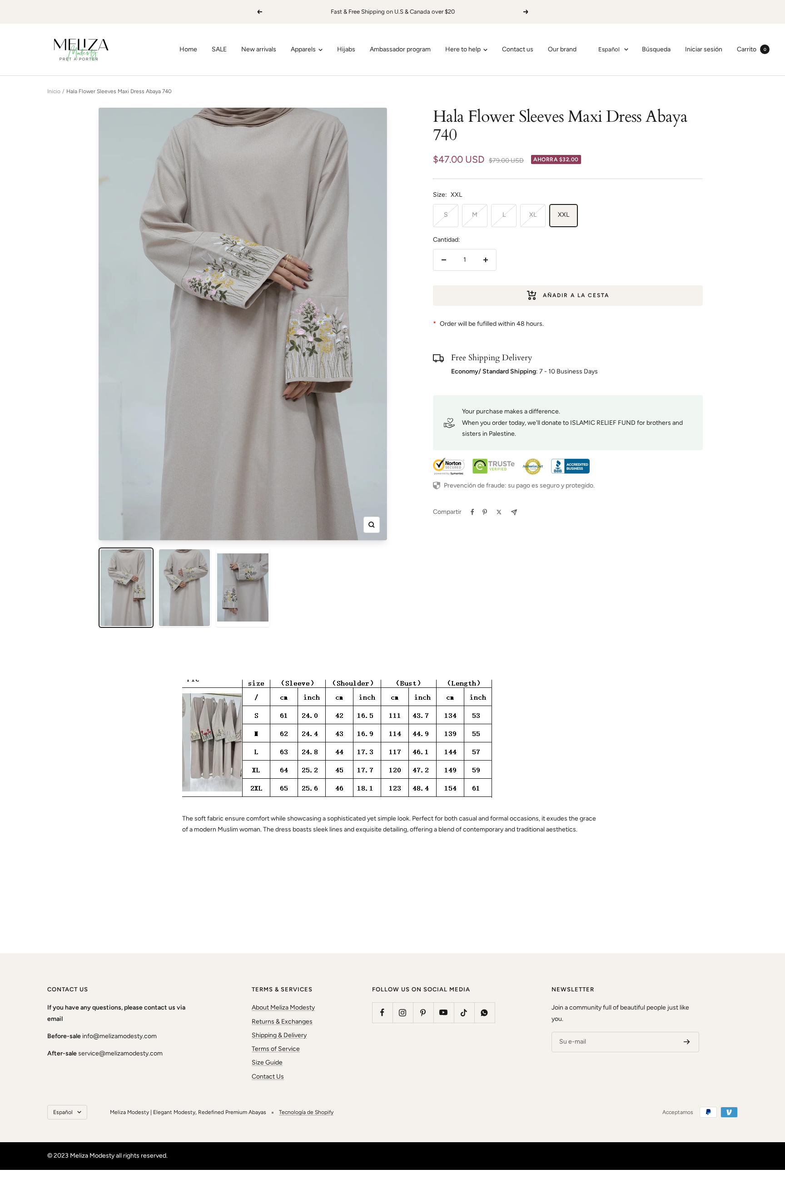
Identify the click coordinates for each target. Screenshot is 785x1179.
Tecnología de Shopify (306, 1112)
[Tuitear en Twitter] (499, 512)
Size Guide (267, 1062)
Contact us (517, 49)
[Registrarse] (687, 1042)
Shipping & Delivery (279, 1035)
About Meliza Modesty (283, 1007)
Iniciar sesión (703, 49)
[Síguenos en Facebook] (382, 1012)
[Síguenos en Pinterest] (423, 1012)
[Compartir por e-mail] (514, 512)
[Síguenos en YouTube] (443, 1012)
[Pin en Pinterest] (484, 512)
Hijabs (346, 49)
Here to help (463, 49)
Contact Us (268, 1076)
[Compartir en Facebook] (472, 512)
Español (609, 49)
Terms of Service (276, 1049)
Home (188, 49)
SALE (219, 49)
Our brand (562, 49)
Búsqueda (656, 49)
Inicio (53, 91)
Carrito (751, 49)
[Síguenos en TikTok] (464, 1012)
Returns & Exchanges (282, 1021)
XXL (563, 215)
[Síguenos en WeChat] (484, 1012)
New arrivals (258, 49)
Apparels (304, 49)
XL (533, 215)
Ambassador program (400, 49)
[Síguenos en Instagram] (402, 1012)
